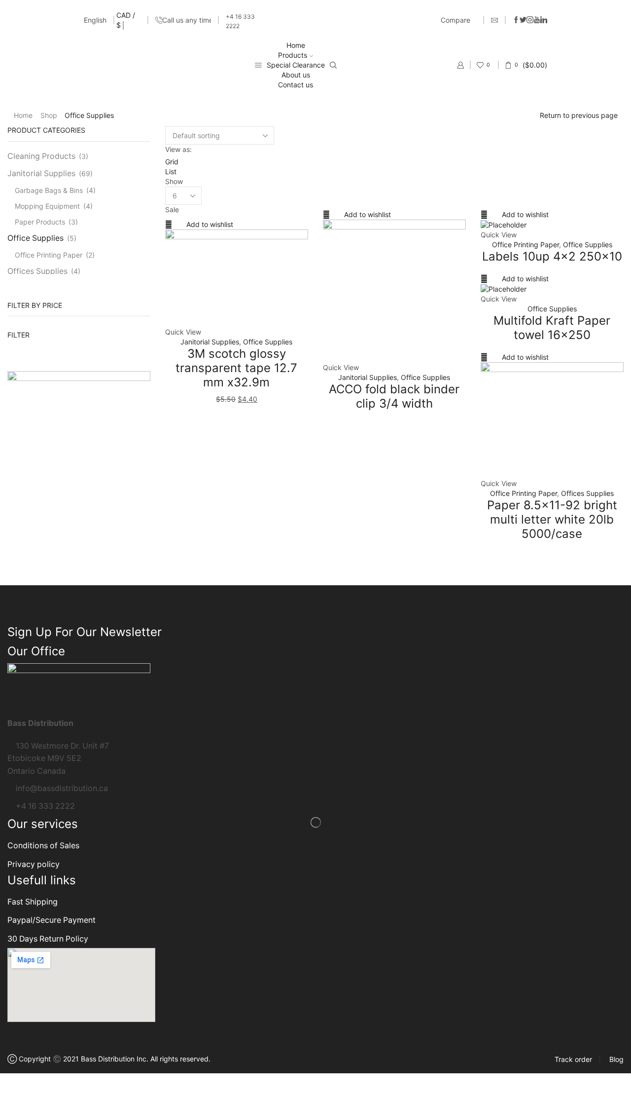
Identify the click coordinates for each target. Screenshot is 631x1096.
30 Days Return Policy (47, 939)
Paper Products (40, 222)
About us (295, 75)
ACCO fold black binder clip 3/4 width (394, 396)
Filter (18, 335)
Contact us (295, 84)
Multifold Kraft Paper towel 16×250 (551, 327)
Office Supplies (267, 342)
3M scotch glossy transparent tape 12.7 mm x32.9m (236, 367)
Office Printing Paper (525, 244)
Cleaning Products (41, 156)
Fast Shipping (32, 902)
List (170, 171)
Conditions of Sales (43, 845)
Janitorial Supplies (209, 342)
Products (292, 55)
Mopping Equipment (47, 206)
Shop (48, 115)
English (95, 20)
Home (295, 45)
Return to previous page (579, 115)
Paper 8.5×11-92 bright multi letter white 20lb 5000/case (552, 519)
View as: (178, 149)
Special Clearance (296, 65)
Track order (573, 1059)
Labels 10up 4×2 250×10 (552, 256)
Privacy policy (33, 864)
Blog (616, 1059)
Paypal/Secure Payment (51, 920)
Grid (171, 161)
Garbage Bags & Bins (49, 190)
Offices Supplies (587, 493)
